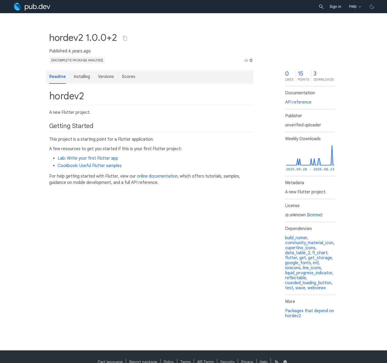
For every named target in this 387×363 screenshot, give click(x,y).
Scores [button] (128, 76)
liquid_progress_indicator (308, 273)
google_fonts (298, 263)
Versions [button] (106, 76)
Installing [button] (82, 76)
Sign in (335, 6)
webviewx (316, 288)
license (314, 215)
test (289, 288)
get (302, 258)
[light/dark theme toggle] (372, 6)
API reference (298, 102)
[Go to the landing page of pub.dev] (31, 7)
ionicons (293, 268)
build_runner (296, 238)
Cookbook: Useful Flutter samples (90, 165)
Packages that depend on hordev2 (309, 313)
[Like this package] (246, 60)
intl (316, 263)
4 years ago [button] (79, 51)
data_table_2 (297, 253)
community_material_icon (309, 243)
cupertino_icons (300, 248)
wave (300, 288)
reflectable (295, 278)
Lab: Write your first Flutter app (88, 158)
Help (353, 6)
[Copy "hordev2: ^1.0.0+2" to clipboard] (125, 38)
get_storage (320, 258)
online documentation (157, 176)
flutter (291, 258)
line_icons (312, 268)
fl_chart (320, 253)
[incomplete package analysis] (77, 60)
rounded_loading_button (308, 283)
